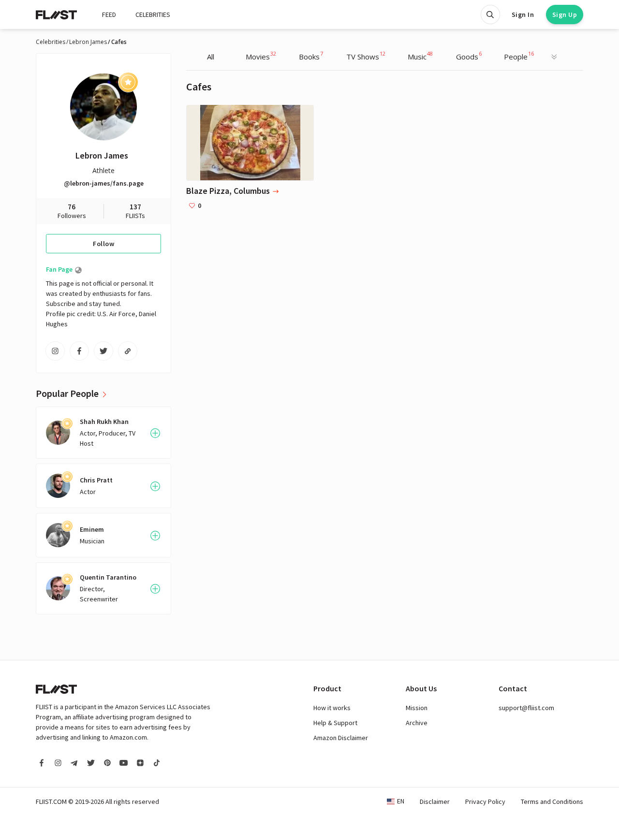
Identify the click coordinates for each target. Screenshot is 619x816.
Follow (103, 243)
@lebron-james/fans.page (104, 183)
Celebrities (50, 42)
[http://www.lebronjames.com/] (127, 351)
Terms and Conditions (552, 801)
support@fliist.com (526, 707)
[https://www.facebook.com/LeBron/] (79, 351)
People (519, 55)
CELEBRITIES (152, 14)
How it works (332, 707)
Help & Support (335, 722)
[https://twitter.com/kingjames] (103, 351)
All (210, 56)
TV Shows (365, 55)
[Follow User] (155, 433)
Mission (416, 707)
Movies (261, 55)
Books (311, 55)
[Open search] (490, 14)
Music (420, 55)
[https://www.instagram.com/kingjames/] (55, 351)
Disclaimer (435, 801)
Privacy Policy (485, 801)
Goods (469, 55)
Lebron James (88, 42)
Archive (416, 722)
